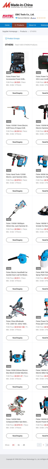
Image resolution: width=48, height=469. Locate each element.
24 (13, 445)
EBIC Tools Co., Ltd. (24, 14)
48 (24, 445)
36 (19, 445)
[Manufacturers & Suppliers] (17, 5)
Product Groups (13, 38)
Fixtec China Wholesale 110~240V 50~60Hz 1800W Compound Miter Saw (17, 324)
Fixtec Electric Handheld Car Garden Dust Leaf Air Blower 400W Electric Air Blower (17, 275)
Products (20, 25)
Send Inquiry (17, 93)
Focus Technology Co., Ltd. (31, 459)
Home (7, 25)
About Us (32, 25)
